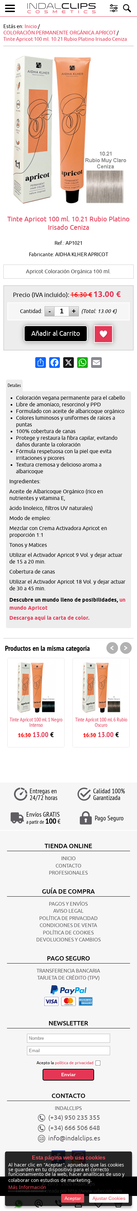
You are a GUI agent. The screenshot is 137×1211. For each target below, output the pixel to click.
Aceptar (73, 1198)
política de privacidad (74, 1063)
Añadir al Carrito (55, 333)
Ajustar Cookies (108, 1198)
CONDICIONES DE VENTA (68, 925)
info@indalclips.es (74, 1138)
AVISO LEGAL (68, 911)
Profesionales (68, 873)
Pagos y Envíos (68, 904)
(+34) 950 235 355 (74, 1118)
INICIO (68, 858)
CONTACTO (68, 866)
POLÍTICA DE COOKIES (68, 933)
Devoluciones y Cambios (68, 940)
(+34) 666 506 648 (74, 1128)
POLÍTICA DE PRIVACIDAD (68, 918)
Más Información (27, 1187)
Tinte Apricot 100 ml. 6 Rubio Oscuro (69, 722)
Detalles (14, 385)
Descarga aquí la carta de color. (49, 618)
